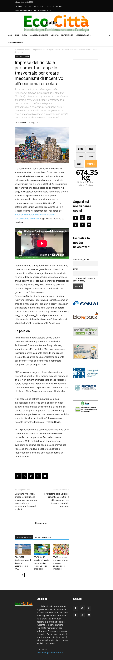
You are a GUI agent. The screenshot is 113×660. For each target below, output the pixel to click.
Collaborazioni (15, 42)
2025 (91, 156)
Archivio (59, 6)
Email (75, 269)
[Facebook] (18, 476)
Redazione (22, 122)
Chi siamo (18, 6)
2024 (80, 156)
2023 (91, 148)
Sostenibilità (67, 35)
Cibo (17, 35)
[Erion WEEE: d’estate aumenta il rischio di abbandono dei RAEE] (23, 549)
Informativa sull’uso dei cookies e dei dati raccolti (33, 10)
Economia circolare (38, 35)
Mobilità (55, 35)
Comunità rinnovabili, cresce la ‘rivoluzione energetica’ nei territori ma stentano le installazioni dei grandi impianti (26, 502)
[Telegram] (45, 476)
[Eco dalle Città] (56, 22)
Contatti (28, 6)
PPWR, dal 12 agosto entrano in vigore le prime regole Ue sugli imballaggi (41, 563)
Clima (24, 35)
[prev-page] (17, 575)
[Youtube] (89, 225)
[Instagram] (82, 217)
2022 (80, 148)
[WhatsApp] (38, 476)
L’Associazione (82, 35)
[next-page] (22, 575)
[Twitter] (82, 225)
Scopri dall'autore (43, 537)
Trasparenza (38, 6)
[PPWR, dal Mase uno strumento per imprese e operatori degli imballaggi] (61, 549)
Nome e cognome (81, 259)
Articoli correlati (23, 537)
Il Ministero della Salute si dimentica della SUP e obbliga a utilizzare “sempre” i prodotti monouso (56, 500)
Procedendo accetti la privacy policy (84, 279)
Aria (10, 35)
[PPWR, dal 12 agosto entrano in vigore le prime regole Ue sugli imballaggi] (42, 549)
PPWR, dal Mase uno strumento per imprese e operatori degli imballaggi (61, 563)
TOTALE (91, 163)
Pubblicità (50, 6)
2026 (79, 163)
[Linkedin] (31, 476)
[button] (109, 35)
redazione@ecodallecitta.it (50, 652)
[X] (24, 476)
